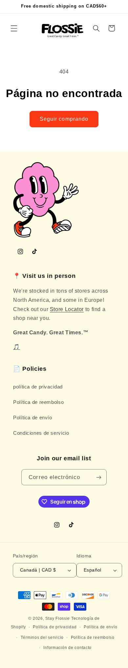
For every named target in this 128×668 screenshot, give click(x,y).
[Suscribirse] (98, 477)
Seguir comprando (64, 119)
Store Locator (67, 309)
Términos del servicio (42, 637)
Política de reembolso (38, 402)
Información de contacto (67, 648)
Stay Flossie (57, 618)
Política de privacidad (54, 627)
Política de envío (32, 417)
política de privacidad (38, 386)
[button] (13, 28)
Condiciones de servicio (41, 433)
